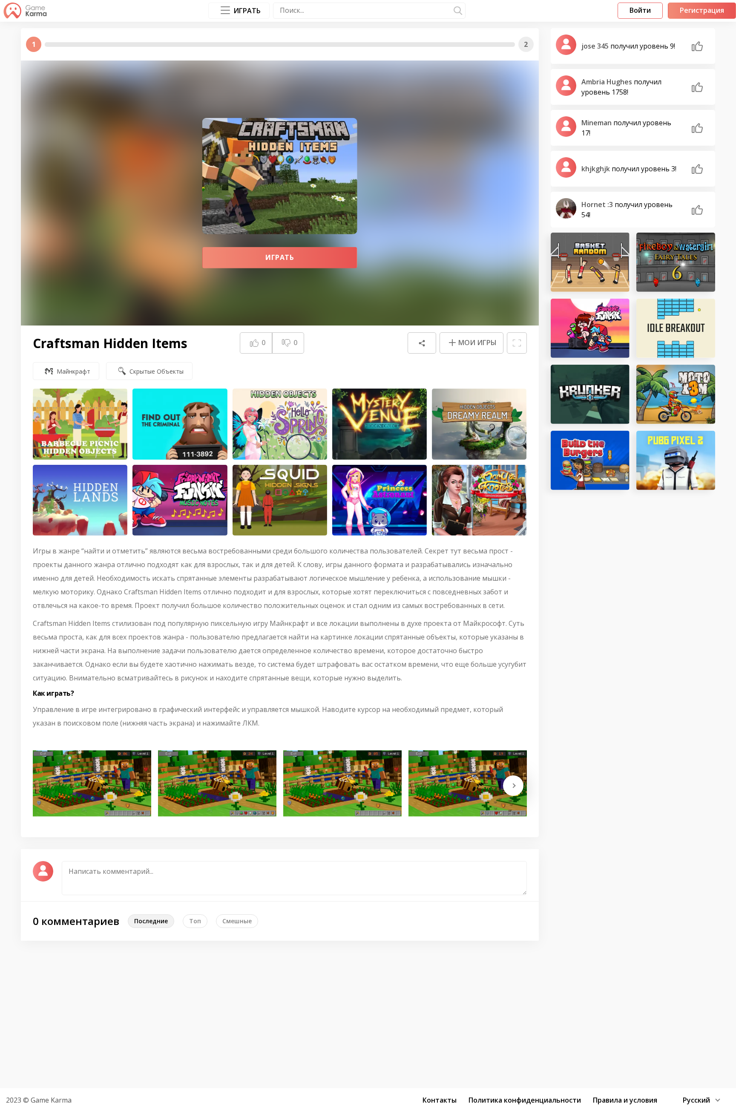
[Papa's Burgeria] (590, 460)
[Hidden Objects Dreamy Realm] (479, 424)
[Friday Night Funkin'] (590, 328)
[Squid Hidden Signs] (280, 500)
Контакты (440, 1100)
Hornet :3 (598, 204)
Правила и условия (625, 1100)
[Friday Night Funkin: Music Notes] (179, 500)
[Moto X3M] (675, 394)
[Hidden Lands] (80, 500)
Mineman (597, 122)
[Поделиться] (422, 343)
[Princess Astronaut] (379, 500)
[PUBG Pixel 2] (675, 460)
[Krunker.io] (590, 394)
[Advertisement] (368, 1013)
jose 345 (595, 46)
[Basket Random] (590, 262)
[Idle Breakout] (675, 328)
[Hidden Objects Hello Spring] (280, 424)
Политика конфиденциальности (525, 1100)
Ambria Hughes (607, 81)
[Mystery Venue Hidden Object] (379, 424)
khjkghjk (596, 168)
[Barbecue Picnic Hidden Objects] (80, 424)
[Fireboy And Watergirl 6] (675, 262)
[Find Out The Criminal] (179, 424)
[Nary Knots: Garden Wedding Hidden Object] (479, 500)
